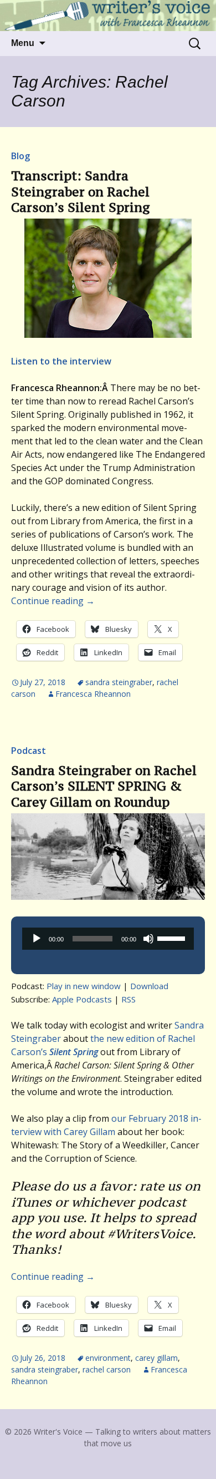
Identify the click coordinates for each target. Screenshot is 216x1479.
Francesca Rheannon (93, 693)
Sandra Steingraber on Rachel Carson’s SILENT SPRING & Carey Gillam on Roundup (104, 786)
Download (149, 985)
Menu (22, 43)
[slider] (172, 938)
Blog (20, 156)
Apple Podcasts (82, 999)
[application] (108, 939)
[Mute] (148, 938)
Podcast (28, 750)
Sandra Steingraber (118, 682)
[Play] (36, 938)
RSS (128, 999)
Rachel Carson (107, 1369)
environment (108, 1358)
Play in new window (84, 985)
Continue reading (53, 601)
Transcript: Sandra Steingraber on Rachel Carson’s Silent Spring (80, 191)
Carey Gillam (156, 1358)
